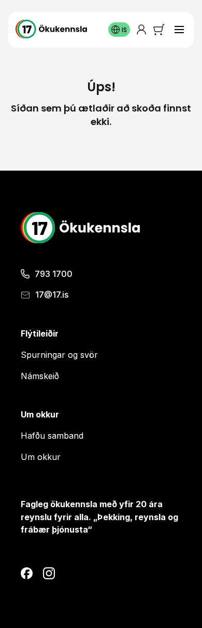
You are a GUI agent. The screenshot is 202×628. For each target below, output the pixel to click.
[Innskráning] (141, 29)
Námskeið (40, 376)
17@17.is (51, 294)
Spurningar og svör (59, 355)
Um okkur (41, 457)
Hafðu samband (52, 435)
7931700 (54, 274)
